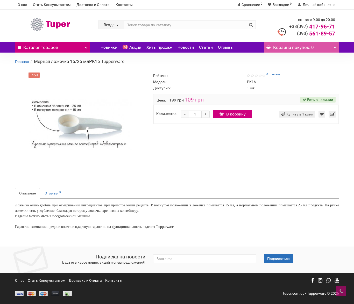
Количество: (166, 114)
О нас (22, 5)
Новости (186, 47)
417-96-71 (312, 27)
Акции (135, 47)
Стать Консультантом (51, 5)
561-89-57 (316, 34)
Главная (22, 62)
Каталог (40, 47)
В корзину (236, 114)
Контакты (124, 5)
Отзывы (225, 47)
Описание (27, 193)
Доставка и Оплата (93, 5)
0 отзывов (273, 74)
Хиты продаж (159, 47)
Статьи (206, 47)
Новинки (109, 47)
